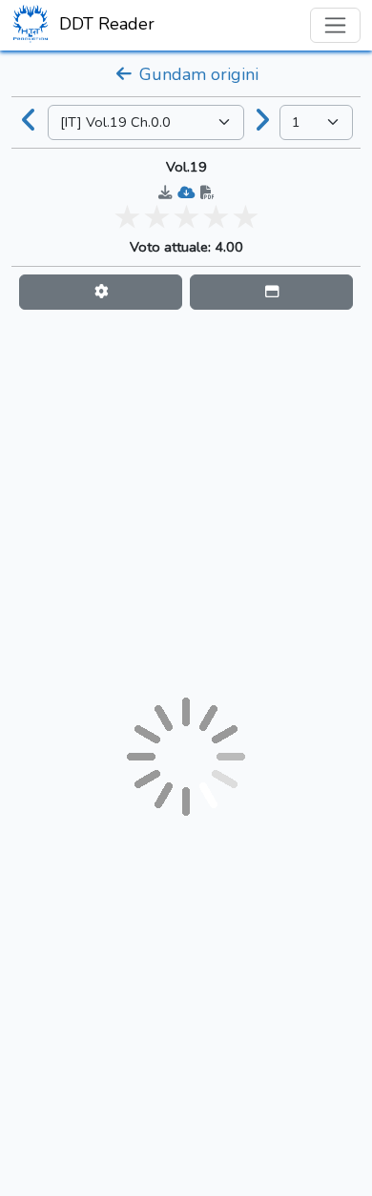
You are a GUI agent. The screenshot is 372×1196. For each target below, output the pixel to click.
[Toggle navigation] (335, 25)
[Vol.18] (29, 122)
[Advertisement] (186, 503)
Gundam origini (196, 74)
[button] (100, 292)
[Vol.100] (262, 122)
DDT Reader (104, 23)
